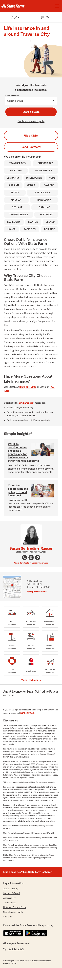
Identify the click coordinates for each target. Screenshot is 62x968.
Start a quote (31, 111)
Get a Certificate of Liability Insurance (31, 563)
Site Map (7, 917)
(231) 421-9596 (27, 387)
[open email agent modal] (31, 558)
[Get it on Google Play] (36, 933)
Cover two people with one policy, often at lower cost (18, 490)
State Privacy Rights (13, 912)
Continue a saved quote (31, 121)
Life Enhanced (26, 403)
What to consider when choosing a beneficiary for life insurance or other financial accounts (23, 452)
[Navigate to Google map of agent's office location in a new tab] (37, 557)
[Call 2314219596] (24, 557)
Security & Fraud (11, 893)
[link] (15, 6)
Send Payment (31, 146)
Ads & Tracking (10, 889)
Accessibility (9, 898)
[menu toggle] (57, 6)
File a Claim (31, 135)
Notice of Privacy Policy (14, 907)
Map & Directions (37, 592)
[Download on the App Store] (13, 933)
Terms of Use (9, 903)
